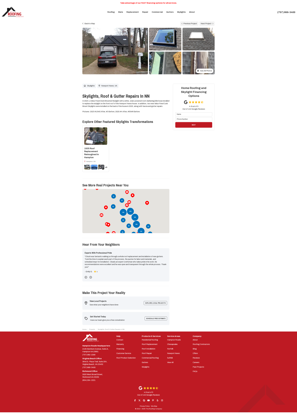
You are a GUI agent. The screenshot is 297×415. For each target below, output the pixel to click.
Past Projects (198, 367)
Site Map (154, 406)
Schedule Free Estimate (156, 318)
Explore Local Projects (155, 303)
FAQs (195, 371)
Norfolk (170, 349)
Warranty (120, 344)
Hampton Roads (174, 340)
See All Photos (206, 71)
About (195, 340)
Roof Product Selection (126, 358)
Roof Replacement (149, 344)
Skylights (145, 367)
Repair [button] (145, 12)
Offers (195, 353)
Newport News (173, 353)
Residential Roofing (150, 340)
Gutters (145, 362)
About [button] (192, 12)
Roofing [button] (111, 12)
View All (170, 362)
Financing (120, 349)
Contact (119, 340)
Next (194, 125)
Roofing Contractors (201, 344)
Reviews (196, 358)
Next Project (206, 24)
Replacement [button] (132, 12)
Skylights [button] (181, 12)
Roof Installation (148, 349)
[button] (106, 207)
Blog (195, 349)
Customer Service (123, 353)
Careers (196, 362)
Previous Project (190, 24)
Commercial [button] (157, 12)
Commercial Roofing (150, 358)
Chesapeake (172, 344)
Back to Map (89, 24)
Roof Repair (147, 353)
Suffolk (170, 358)
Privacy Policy (145, 406)
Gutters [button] (170, 12)
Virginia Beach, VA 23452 (94, 363)
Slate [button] (120, 12)
